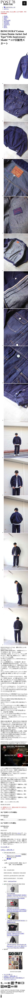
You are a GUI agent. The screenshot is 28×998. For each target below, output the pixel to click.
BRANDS (6, 21)
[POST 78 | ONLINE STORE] (8, 4)
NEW (5, 19)
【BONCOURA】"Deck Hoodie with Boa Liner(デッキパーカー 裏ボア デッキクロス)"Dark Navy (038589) (17, 946)
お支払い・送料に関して (7, 850)
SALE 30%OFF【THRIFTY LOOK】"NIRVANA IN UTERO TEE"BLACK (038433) (15, 933)
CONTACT (7, 24)
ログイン (6, 9)
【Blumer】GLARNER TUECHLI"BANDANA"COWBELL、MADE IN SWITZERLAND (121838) (17, 909)
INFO (5, 26)
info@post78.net (12, 881)
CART (10, 7)
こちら (19, 833)
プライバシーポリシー (10, 979)
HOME (5, 16)
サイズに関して (5, 847)
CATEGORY (7, 20)
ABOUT (6, 17)
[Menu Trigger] (24, 3)
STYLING (6, 23)
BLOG (5, 27)
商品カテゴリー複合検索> (14, 856)
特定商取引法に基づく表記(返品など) (14, 977)
